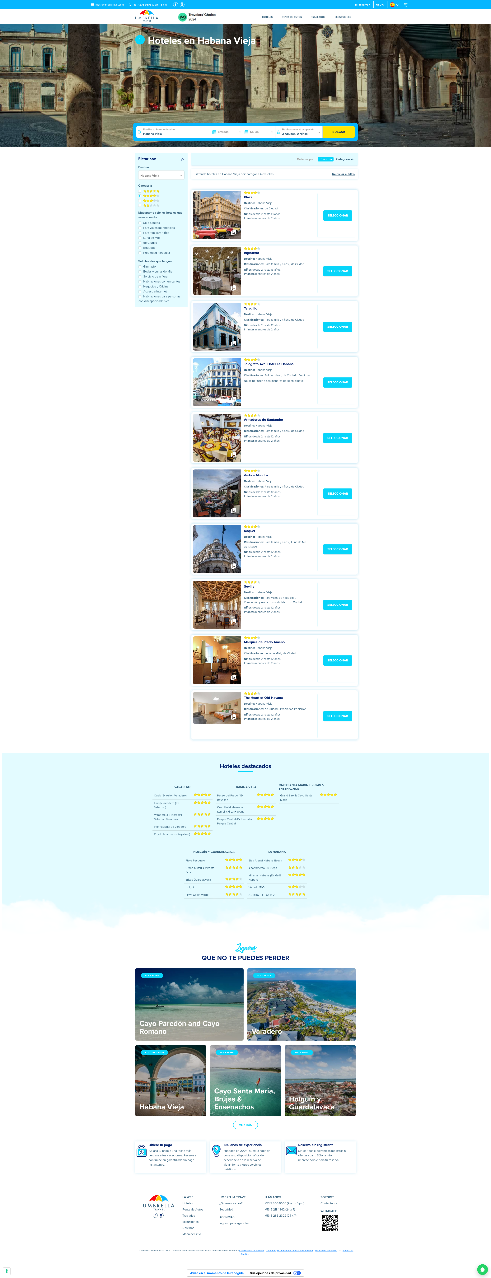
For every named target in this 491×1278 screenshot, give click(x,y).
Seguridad (226, 1209)
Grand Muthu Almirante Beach (199, 870)
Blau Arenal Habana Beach (265, 860)
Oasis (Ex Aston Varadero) (170, 795)
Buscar (338, 132)
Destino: (249, 203)
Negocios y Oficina (155, 286)
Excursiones (343, 17)
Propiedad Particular (156, 253)
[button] (394, 4)
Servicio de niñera (155, 276)
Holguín (190, 887)
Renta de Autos (292, 17)
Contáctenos (329, 1203)
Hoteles (267, 17)
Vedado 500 (256, 887)
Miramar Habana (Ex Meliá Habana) (265, 877)
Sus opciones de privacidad (270, 1273)
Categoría (343, 159)
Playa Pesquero (195, 860)
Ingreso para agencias (234, 1223)
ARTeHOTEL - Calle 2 (262, 895)
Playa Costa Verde (196, 895)
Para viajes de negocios (159, 228)
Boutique (149, 248)
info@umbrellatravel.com (109, 4)
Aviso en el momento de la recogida (217, 1273)
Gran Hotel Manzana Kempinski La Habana (230, 809)
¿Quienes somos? (230, 1203)
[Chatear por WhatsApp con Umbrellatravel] (482, 1269)
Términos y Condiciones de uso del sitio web (289, 1250)
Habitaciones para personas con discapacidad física (159, 299)
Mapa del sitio (191, 1234)
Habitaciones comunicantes (161, 281)
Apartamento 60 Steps (263, 868)
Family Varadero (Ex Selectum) (166, 805)
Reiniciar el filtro (343, 174)
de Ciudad (150, 243)
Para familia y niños (156, 233)
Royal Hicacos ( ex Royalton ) (172, 834)
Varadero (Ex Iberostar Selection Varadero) (168, 817)
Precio (324, 159)
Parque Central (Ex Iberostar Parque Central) (234, 821)
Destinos (188, 1228)
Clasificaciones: (254, 208)
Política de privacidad (326, 1250)
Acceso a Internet (155, 291)
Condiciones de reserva (251, 1250)
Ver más (245, 1125)
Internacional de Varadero (170, 826)
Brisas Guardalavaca (198, 879)
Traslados (318, 17)
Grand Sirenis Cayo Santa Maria (296, 797)
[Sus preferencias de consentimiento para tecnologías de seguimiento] (6, 1271)
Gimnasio (149, 266)
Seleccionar (337, 215)
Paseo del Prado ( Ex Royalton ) (230, 797)
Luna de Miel (152, 238)
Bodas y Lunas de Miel (158, 271)
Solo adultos (151, 223)
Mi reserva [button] (361, 4)
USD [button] (378, 4)
